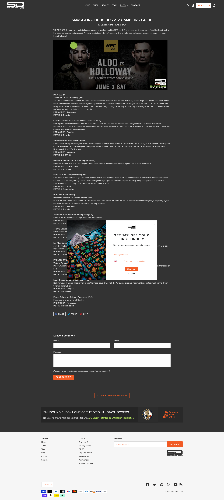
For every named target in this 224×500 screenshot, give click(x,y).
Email (116, 341)
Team (43, 449)
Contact (44, 456)
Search (44, 460)
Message (57, 352)
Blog (43, 453)
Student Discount (86, 463)
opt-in (132, 273)
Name (56, 341)
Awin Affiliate (84, 460)
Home (44, 442)
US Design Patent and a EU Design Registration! (111, 418)
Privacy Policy (85, 446)
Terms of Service (86, 442)
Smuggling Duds (177, 491)
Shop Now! (131, 269)
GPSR (81, 449)
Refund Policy (84, 456)
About (43, 446)
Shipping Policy (85, 453)
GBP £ (47, 484)
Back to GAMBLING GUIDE (114, 396)
